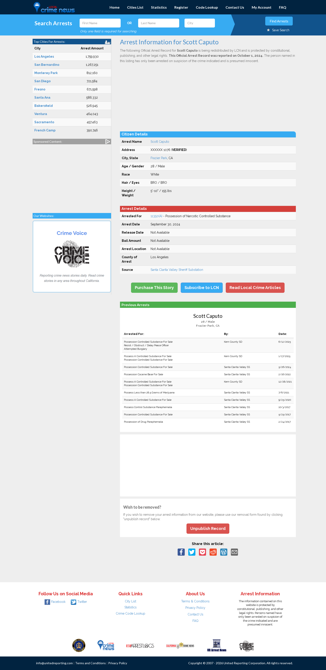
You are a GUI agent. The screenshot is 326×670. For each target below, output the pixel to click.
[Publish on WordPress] (223, 552)
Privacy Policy (195, 607)
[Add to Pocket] (202, 552)
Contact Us (235, 7)
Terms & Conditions (195, 601)
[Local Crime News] (105, 645)
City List (130, 601)
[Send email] (234, 552)
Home (115, 7)
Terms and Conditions (90, 663)
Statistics (159, 7)
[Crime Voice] (246, 645)
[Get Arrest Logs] (140, 645)
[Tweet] (191, 552)
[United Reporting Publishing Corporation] (79, 645)
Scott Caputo (160, 141)
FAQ (282, 7)
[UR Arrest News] (216, 645)
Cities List (135, 7)
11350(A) (156, 216)
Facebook (58, 602)
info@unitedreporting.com (54, 663)
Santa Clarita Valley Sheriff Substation (177, 270)
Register (181, 7)
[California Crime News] (180, 645)
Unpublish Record (208, 528)
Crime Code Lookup (130, 613)
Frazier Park (159, 158)
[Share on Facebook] (181, 552)
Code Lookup (207, 7)
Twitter (82, 602)
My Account (261, 7)
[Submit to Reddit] (213, 552)
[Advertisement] (72, 176)
